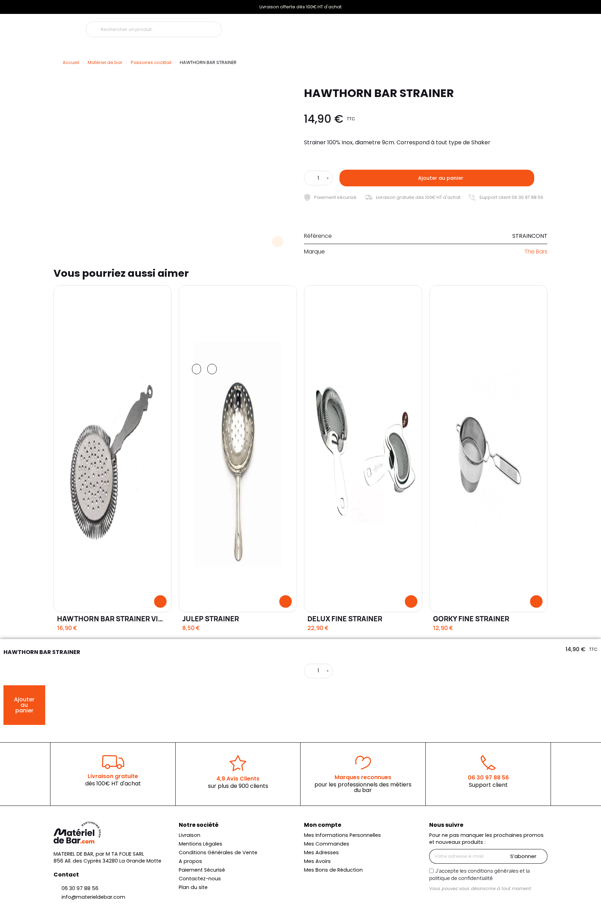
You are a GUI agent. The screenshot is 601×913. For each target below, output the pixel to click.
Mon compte (322, 825)
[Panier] (508, 27)
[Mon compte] (468, 27)
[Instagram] (435, 901)
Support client (488, 785)
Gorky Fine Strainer (471, 618)
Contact (66, 875)
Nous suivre (446, 825)
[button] (436, 178)
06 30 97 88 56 (488, 778)
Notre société (198, 825)
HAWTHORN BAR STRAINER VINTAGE (119, 618)
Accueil (71, 62)
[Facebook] (447, 901)
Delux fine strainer (344, 618)
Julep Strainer (210, 618)
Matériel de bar (105, 62)
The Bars (535, 252)
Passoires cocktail (151, 62)
